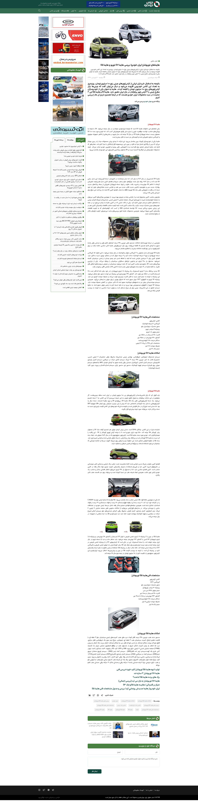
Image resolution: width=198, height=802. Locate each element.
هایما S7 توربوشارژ (99, 710)
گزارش (72, 11)
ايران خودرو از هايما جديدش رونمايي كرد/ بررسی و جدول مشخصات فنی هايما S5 (126, 688)
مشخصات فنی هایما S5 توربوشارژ (105, 705)
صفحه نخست (153, 11)
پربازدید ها (70, 140)
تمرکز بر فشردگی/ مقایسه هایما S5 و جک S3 (141, 684)
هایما (137, 710)
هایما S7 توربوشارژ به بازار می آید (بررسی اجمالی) (139, 681)
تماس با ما (149, 790)
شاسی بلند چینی (121, 705)
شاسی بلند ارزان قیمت (134, 705)
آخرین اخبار (80, 140)
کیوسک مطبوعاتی (138, 790)
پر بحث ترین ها (58, 140)
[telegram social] (54, 790)
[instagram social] (40, 790)
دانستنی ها (91, 11)
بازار (111, 11)
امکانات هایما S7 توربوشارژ (127, 701)
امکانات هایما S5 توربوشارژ (144, 701)
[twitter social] (45, 790)
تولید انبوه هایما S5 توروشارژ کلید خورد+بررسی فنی (138, 669)
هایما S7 (110, 710)
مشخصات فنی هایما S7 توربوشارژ (150, 710)
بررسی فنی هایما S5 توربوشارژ (101, 701)
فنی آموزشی (102, 11)
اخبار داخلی (141, 11)
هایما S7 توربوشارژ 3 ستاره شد (147, 673)
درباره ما (157, 790)
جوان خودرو (148, 101)
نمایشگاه (64, 11)
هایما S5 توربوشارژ (120, 710)
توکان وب (41, 797)
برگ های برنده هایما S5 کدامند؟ (146, 677)
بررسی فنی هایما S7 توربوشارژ (151, 705)
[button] (54, 98)
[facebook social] (50, 790)
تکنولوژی (81, 11)
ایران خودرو (115, 701)
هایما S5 (130, 710)
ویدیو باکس (53, 11)
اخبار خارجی (130, 11)
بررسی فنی (119, 11)
